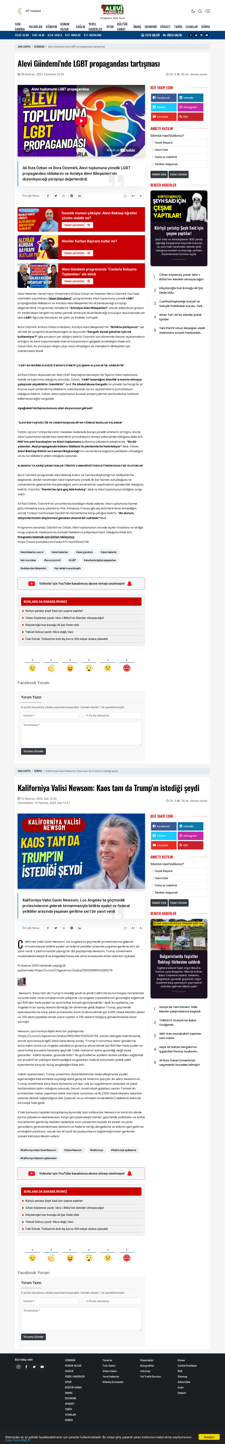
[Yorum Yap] (125, 196)
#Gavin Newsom (73, 1150)
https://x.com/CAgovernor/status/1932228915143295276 (73, 970)
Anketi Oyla (159, 174)
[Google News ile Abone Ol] (30, 196)
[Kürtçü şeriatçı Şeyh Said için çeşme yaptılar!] (178, 207)
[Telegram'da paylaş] (72, 196)
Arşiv (181, 1387)
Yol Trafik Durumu (150, 1376)
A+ (133, 195)
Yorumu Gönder (33, 751)
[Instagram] (201, 35)
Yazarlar (107, 1360)
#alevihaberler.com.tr (31, 552)
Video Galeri (110, 1371)
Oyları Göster (178, 174)
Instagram (190, 107)
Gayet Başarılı (164, 142)
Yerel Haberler (111, 1376)
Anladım (209, 1437)
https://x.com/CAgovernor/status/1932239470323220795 (58, 1036)
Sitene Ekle (184, 1382)
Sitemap (182, 1376)
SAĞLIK (80, 26)
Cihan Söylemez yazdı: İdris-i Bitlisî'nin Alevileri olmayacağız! (64, 618)
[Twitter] (196, 35)
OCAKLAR (192, 26)
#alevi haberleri (59, 552)
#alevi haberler (109, 552)
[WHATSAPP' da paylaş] (64, 196)
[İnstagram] (18, 1366)
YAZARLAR (35, 26)
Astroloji (145, 1371)
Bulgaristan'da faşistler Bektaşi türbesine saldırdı (179, 959)
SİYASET (165, 26)
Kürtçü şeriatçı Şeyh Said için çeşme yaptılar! (54, 611)
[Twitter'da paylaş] (56, 196)
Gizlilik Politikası (187, 1365)
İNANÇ (137, 26)
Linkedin (189, 98)
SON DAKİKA (20, 26)
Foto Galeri (109, 1365)
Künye (181, 1360)
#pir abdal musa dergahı (67, 568)
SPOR (110, 26)
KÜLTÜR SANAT (122, 26)
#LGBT (72, 560)
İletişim (182, 1393)
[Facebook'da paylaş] (48, 196)
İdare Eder (161, 149)
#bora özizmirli (52, 560)
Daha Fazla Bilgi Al (17, 1440)
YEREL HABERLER (95, 26)
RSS (185, 116)
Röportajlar (146, 1360)
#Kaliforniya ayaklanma (123, 1150)
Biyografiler (147, 1365)
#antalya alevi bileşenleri (33, 568)
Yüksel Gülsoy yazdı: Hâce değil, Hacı (49, 632)
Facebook (163, 98)
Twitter (161, 107)
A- (141, 195)
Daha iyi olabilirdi (166, 157)
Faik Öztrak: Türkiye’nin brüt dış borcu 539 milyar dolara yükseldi (66, 639)
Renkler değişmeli (166, 164)
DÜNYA (205, 26)
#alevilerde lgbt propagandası (100, 560)
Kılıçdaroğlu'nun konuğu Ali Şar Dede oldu (52, 625)
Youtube (162, 116)
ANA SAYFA (24, 46)
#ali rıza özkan (28, 560)
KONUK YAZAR (64, 26)
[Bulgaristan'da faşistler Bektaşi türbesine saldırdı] (178, 935)
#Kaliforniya (96, 1150)
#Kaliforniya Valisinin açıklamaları (38, 1158)
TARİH (178, 26)
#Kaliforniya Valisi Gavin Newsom (38, 1150)
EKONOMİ (151, 26)
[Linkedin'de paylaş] (79, 196)
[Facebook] (191, 35)
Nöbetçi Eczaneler (113, 1382)
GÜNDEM (51, 26)
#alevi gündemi (84, 552)
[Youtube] (207, 35)
